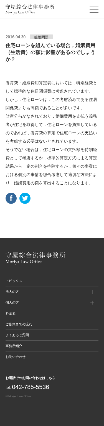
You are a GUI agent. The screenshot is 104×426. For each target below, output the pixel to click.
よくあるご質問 (17, 335)
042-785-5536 (30, 386)
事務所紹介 (14, 346)
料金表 (11, 313)
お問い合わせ (16, 357)
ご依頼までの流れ (19, 324)
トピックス (14, 281)
